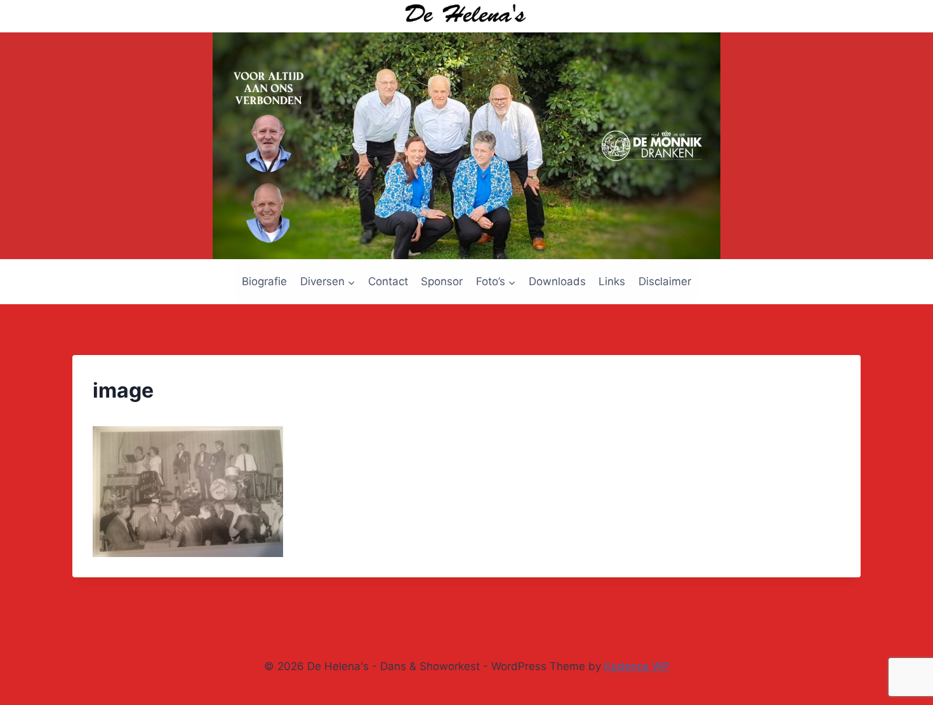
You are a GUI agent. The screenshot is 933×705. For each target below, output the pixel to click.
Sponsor (442, 281)
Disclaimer (665, 281)
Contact (388, 281)
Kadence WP (637, 666)
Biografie (264, 281)
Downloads (557, 281)
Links (612, 281)
